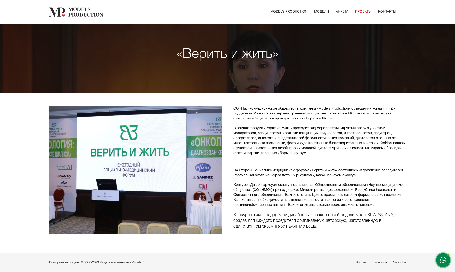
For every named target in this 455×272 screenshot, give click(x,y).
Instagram (360, 262)
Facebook (380, 262)
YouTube (399, 262)
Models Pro (139, 262)
